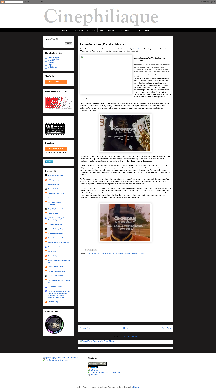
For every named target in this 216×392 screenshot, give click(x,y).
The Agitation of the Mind (56, 271)
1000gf (87, 253)
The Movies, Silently (55, 287)
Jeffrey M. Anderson (55, 224)
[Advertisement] (144, 369)
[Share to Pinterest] (95, 250)
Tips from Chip (53, 302)
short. (143, 253)
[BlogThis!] (88, 250)
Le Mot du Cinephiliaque (56, 229)
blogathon (110, 253)
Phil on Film (52, 251)
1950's (93, 253)
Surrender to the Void (55, 267)
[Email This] (86, 250)
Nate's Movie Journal (55, 238)
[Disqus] (125, 289)
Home (48, 30)
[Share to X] (91, 250)
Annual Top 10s (62, 30)
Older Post (166, 328)
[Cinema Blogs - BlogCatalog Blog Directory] (104, 372)
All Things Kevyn (54, 180)
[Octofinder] (93, 375)
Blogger (136, 387)
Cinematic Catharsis (55, 189)
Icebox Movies (53, 213)
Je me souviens (125, 30)
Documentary (119, 253)
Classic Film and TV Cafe (57, 193)
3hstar (103, 253)
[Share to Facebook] (93, 250)
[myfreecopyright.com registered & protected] (60, 358)
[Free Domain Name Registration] (55, 360)
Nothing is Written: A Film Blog (58, 242)
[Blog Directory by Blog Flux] (93, 368)
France (127, 253)
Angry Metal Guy (54, 184)
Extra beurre (52, 198)
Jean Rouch (135, 253)
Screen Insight (53, 256)
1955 (98, 253)
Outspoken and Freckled (56, 247)
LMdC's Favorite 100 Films (84, 30)
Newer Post (85, 328)
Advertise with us (143, 30)
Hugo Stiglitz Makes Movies (57, 209)
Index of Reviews (107, 30)
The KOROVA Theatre (55, 276)
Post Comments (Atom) (130, 336)
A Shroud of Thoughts (55, 175)
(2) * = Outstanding (52, 59)
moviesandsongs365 (55, 233)
